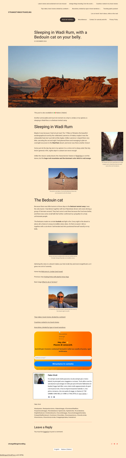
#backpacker (38, 409)
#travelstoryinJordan (49, 417)
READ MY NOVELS (67, 20)
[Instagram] (51, 397)
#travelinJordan (81, 415)
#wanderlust (72, 417)
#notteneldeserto (50, 413)
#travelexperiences (71, 415)
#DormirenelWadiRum (71, 409)
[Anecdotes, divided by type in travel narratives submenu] (100, 8)
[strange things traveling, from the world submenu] (93, 3)
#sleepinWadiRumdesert (41, 415)
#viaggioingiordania (62, 417)
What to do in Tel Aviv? (49, 282)
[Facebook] (49, 397)
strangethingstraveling (19, 12)
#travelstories (38, 417)
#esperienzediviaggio (40, 411)
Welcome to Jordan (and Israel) (52, 271)
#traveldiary (60, 415)
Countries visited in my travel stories (46, 322)
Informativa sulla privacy (64, 369)
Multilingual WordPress (8, 455)
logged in (46, 432)
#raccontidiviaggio (61, 413)
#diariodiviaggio (60, 409)
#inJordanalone (79, 411)
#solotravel (53, 415)
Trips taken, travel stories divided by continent (49, 317)
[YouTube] (54, 397)
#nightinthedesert (39, 413)
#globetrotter (70, 411)
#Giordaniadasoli (53, 411)
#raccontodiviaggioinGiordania (77, 413)
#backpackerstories (49, 409)
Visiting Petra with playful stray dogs (56, 277)
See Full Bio (83, 394)
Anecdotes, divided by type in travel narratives (49, 327)
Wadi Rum (79, 156)
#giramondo (61, 411)
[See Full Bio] (88, 394)
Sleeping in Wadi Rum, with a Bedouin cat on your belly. (60, 35)
